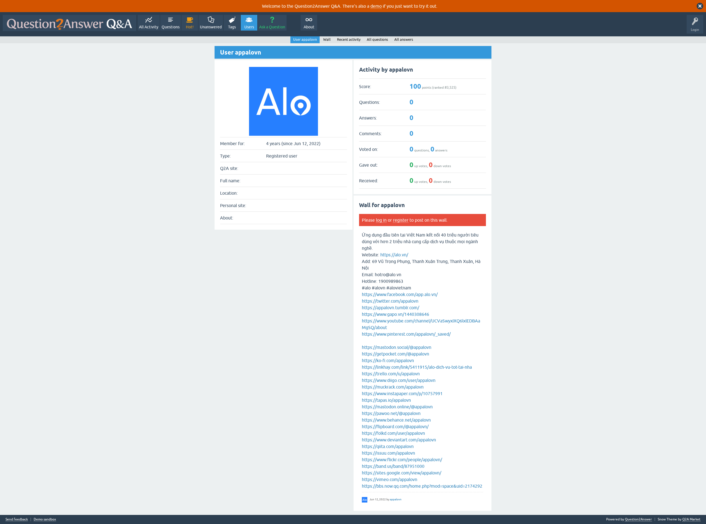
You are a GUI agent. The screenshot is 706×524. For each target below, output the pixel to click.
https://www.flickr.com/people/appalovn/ (402, 459)
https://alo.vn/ (394, 254)
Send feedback (17, 519)
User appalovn (305, 39)
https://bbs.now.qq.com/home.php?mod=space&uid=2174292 (422, 486)
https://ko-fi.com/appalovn (388, 360)
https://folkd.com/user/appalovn (393, 433)
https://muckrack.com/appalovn (393, 386)
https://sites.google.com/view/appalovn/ (401, 472)
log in (381, 220)
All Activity (148, 27)
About (309, 27)
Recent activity (348, 39)
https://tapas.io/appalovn (386, 400)
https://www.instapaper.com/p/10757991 (402, 393)
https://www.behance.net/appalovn (396, 419)
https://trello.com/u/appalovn (391, 373)
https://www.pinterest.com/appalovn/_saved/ (406, 334)
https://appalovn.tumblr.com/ (390, 307)
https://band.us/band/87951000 (393, 466)
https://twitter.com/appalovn (390, 300)
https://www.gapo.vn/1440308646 (395, 314)
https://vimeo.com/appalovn (389, 479)
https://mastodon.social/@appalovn (396, 347)
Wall (327, 39)
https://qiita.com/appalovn (388, 446)
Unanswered (211, 27)
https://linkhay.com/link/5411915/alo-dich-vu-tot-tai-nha (417, 367)
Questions (171, 27)
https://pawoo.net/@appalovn (391, 413)
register (400, 220)
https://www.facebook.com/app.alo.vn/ (400, 294)
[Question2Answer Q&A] (69, 23)
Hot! (190, 27)
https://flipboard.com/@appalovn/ (395, 426)
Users (249, 27)
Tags (232, 27)
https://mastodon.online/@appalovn (397, 406)
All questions (377, 39)
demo (376, 6)
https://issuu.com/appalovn (388, 452)
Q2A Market (691, 519)
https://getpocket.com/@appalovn (395, 353)
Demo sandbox (45, 519)
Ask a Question (272, 27)
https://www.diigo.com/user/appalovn (398, 380)
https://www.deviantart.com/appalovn (399, 439)
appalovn (396, 499)
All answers (403, 39)
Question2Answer (638, 519)
